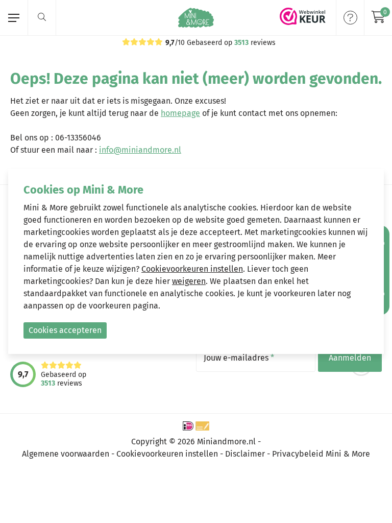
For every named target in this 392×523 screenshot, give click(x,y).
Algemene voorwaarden (65, 454)
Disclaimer (245, 454)
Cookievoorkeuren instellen (167, 454)
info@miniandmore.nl (140, 150)
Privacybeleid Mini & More (321, 454)
